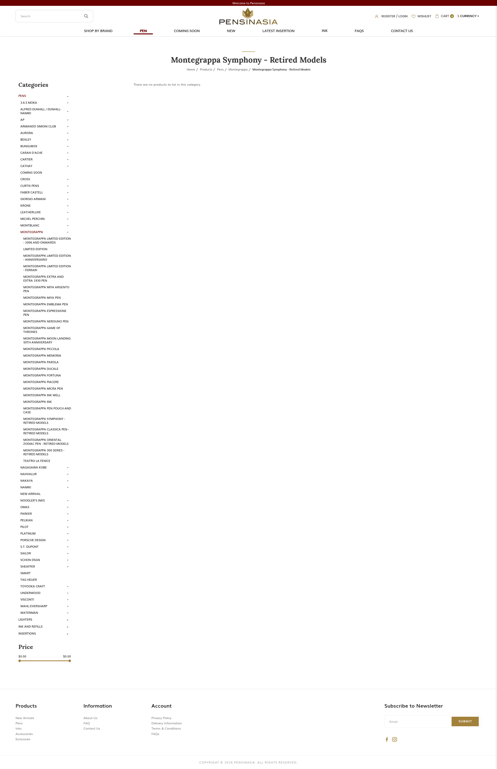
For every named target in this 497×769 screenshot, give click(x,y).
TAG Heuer (28, 579)
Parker (26, 513)
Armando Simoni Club (38, 126)
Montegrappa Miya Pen (42, 297)
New (231, 30)
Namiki (25, 487)
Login (403, 16)
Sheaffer (27, 566)
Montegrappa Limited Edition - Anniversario (47, 257)
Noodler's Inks (32, 500)
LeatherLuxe (30, 212)
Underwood (30, 592)
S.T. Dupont (29, 546)
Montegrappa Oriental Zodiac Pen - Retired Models (46, 441)
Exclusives (23, 739)
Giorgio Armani (33, 199)
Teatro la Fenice (36, 460)
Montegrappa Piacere (41, 382)
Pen (143, 30)
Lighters (25, 619)
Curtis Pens (29, 185)
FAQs (155, 733)
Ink (325, 30)
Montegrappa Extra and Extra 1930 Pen (43, 278)
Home (191, 69)
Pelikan (26, 520)
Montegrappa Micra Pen (43, 388)
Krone (25, 205)
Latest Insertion (278, 30)
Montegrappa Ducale (40, 368)
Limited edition (35, 249)
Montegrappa (238, 69)
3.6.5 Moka (28, 102)
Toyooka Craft (32, 586)
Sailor (25, 553)
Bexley (25, 139)
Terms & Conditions (166, 728)
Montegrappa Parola (41, 362)
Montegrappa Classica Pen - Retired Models (46, 431)
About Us (90, 717)
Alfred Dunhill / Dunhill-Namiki (40, 111)
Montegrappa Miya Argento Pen (46, 289)
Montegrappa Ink (37, 401)
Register (388, 16)
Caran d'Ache (31, 152)
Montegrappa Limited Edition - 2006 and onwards (47, 240)
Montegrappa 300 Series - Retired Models (43, 452)
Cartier (26, 159)
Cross (25, 179)
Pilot (24, 526)
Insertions (27, 633)
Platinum (28, 533)
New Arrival (30, 493)
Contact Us (402, 30)
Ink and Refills (30, 626)
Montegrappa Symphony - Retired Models (281, 69)
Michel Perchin (32, 218)
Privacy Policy (161, 717)
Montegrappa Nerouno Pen (46, 321)
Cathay (26, 166)
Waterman (29, 612)
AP (22, 119)
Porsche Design (33, 540)
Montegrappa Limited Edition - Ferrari (47, 268)
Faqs (359, 30)
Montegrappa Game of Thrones (41, 330)
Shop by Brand (98, 30)
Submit (465, 721)
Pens (220, 69)
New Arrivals (25, 717)
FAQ (86, 723)
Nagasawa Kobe (33, 467)
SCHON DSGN (30, 559)
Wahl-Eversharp (33, 606)
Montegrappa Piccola (41, 349)
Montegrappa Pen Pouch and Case (47, 410)
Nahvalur (28, 474)
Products (206, 69)
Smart (25, 573)
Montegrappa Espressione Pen (44, 312)
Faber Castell (31, 192)
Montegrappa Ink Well (41, 395)
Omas (24, 507)
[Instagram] (394, 739)
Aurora (26, 133)
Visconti (27, 599)
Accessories (24, 733)
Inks (19, 728)
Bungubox (28, 146)
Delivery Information (166, 723)
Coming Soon (187, 30)
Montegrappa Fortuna (42, 375)
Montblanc (29, 225)
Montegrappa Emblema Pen (45, 304)
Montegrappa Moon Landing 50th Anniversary (47, 340)
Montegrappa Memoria (42, 355)
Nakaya (26, 480)
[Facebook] (386, 739)
